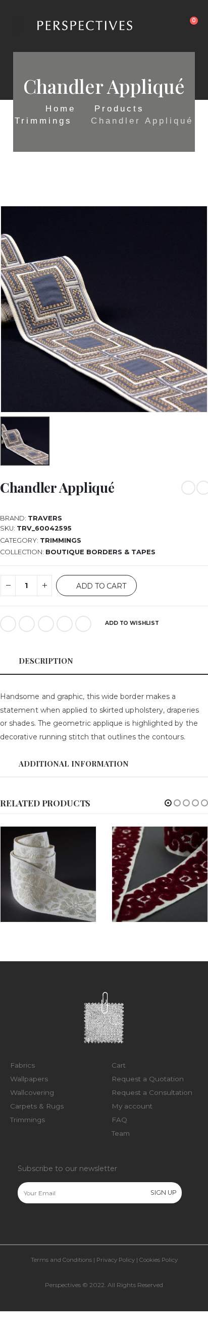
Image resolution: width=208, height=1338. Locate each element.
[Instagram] (46, 1225)
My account (132, 1106)
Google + (65, 624)
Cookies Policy (158, 1259)
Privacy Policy (115, 1259)
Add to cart (101, 586)
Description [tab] (46, 661)
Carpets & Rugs (37, 1106)
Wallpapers (29, 1079)
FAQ (119, 1120)
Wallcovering (32, 1092)
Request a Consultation (152, 1092)
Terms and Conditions (61, 1259)
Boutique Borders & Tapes (100, 552)
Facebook (8, 624)
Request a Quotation (148, 1079)
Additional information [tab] (74, 764)
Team (121, 1133)
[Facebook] (25, 1225)
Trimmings (60, 540)
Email (83, 624)
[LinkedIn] (67, 1225)
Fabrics (22, 1065)
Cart (119, 1065)
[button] (168, 803)
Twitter (27, 624)
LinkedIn (46, 624)
